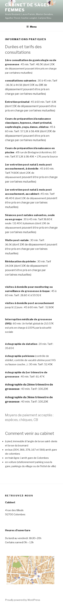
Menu (33, 26)
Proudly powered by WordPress (22, 599)
